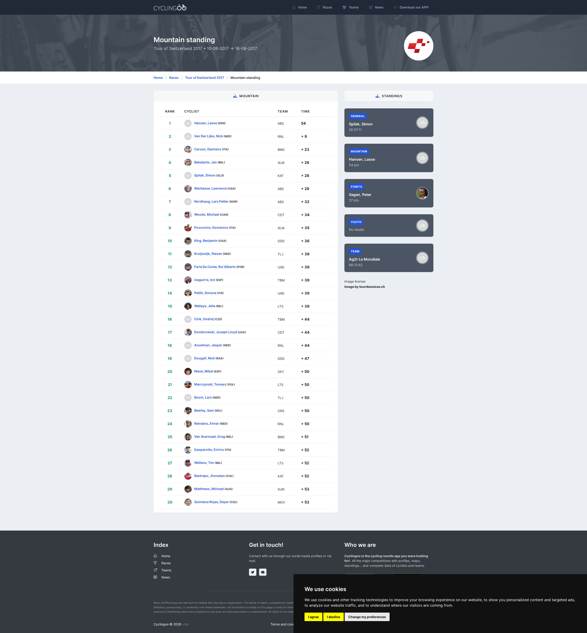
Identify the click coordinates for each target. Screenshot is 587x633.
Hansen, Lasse (205, 123)
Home (158, 78)
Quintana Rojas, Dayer (211, 502)
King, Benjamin (206, 240)
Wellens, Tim (204, 463)
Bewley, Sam (204, 410)
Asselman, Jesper (208, 345)
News (165, 577)
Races (174, 78)
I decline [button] (333, 617)
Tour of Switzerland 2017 (204, 78)
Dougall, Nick (204, 358)
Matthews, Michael (209, 489)
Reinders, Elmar (206, 423)
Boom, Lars (203, 397)
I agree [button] (313, 617)
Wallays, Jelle (204, 306)
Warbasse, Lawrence (210, 188)
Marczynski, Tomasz (210, 384)
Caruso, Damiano (207, 149)
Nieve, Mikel (203, 371)
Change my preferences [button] (367, 617)
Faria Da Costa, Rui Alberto (215, 267)
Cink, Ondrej (204, 319)
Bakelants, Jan (205, 162)
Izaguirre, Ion (204, 280)
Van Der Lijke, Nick (208, 136)
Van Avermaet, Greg (209, 436)
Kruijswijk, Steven (208, 254)
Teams (166, 570)
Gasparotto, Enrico (209, 449)
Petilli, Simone (205, 293)
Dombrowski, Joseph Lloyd (215, 332)
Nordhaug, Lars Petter (211, 201)
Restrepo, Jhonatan (209, 476)
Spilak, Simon (205, 175)
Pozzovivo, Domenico (211, 227)
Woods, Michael (206, 214)
